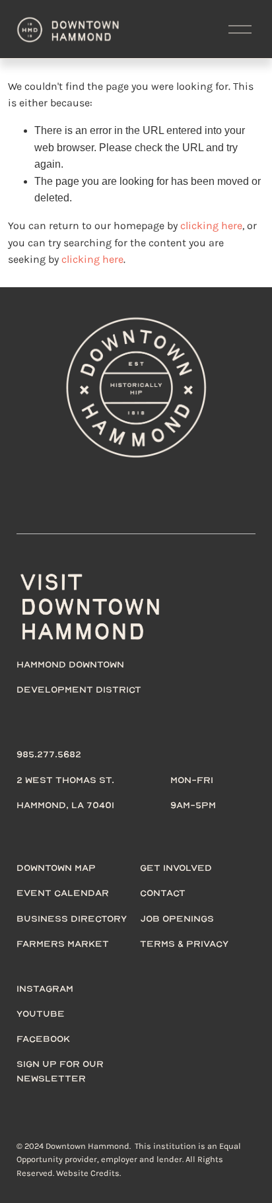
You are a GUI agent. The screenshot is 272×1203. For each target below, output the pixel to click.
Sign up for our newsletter (60, 1070)
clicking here (211, 225)
